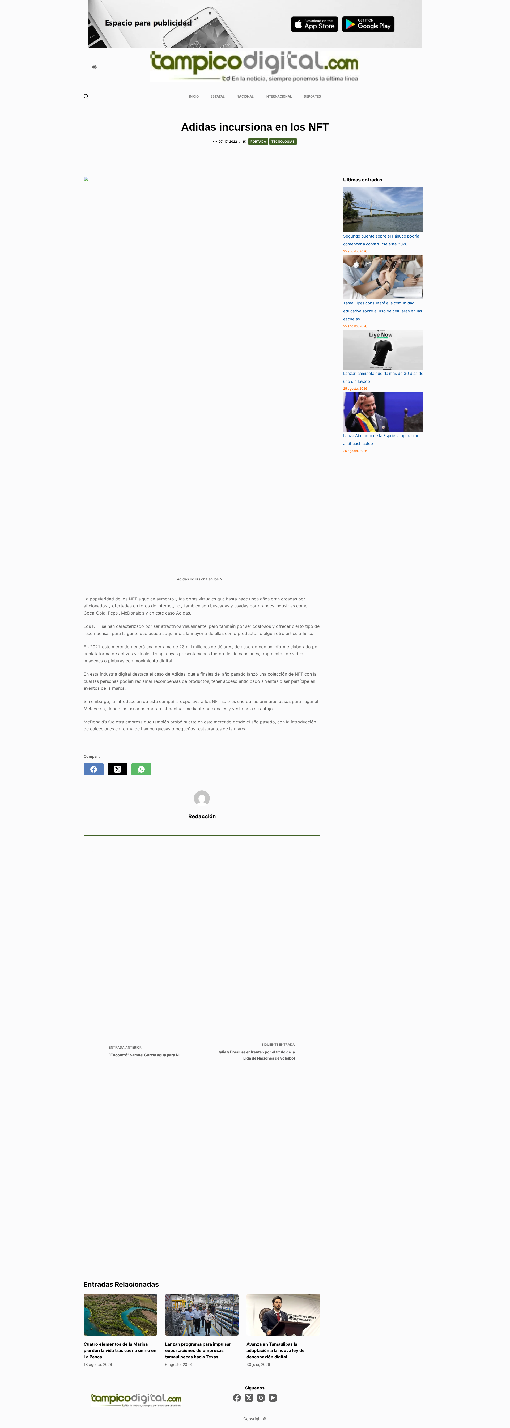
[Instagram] (261, 1398)
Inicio (194, 96)
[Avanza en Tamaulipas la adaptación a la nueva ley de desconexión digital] (283, 1315)
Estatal (218, 96)
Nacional (245, 96)
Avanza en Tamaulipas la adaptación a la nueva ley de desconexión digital (275, 1350)
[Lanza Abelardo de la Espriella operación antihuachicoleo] (383, 412)
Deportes (312, 96)
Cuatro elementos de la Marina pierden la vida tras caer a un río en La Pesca (120, 1350)
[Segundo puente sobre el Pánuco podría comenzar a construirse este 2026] (383, 209)
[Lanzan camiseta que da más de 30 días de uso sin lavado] (383, 350)
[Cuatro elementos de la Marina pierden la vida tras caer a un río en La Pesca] (120, 1315)
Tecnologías (283, 141)
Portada (258, 141)
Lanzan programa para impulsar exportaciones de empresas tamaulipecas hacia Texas (198, 1350)
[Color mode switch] (94, 67)
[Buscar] (86, 96)
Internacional (279, 96)
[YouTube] (273, 1398)
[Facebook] (94, 769)
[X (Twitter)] (118, 769)
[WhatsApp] (141, 769)
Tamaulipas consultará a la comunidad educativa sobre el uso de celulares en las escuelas (382, 310)
